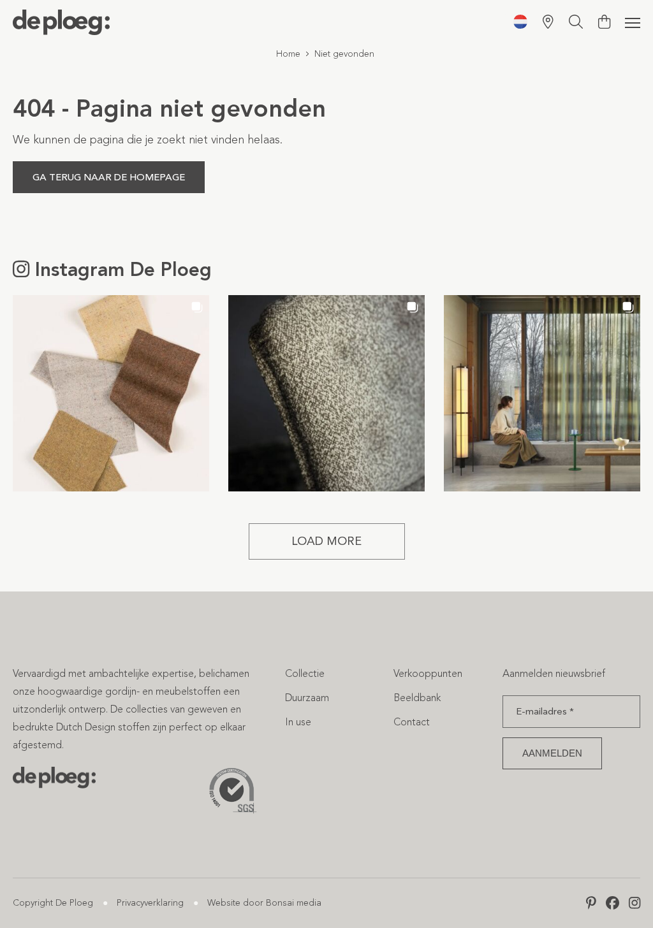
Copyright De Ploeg (53, 902)
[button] (111, 393)
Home (288, 53)
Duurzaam (307, 698)
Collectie (305, 673)
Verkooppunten (427, 673)
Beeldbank (417, 698)
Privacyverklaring (150, 902)
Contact (411, 722)
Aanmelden (552, 753)
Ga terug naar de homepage (109, 177)
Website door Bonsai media (264, 902)
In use (298, 722)
